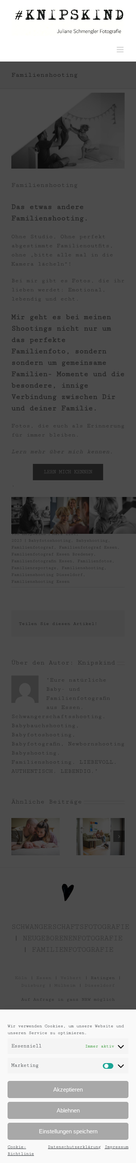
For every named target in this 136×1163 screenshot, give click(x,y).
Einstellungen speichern (68, 1131)
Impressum (116, 1146)
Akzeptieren (68, 1089)
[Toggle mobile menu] (121, 50)
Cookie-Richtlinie (21, 1150)
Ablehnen (68, 1110)
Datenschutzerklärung (74, 1146)
